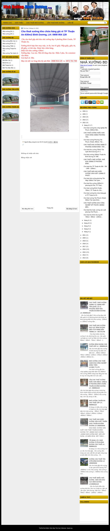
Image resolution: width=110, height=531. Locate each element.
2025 (84, 114)
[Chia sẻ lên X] (53, 142)
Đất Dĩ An (6, 63)
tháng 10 (87, 223)
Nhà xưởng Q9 (7, 34)
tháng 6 (86, 229)
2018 (84, 243)
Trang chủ (50, 208)
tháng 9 (86, 226)
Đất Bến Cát (6, 60)
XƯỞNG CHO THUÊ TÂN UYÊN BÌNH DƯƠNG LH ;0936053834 (97, 461)
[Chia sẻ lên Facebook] (55, 142)
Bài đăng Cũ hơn (71, 209)
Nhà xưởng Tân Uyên (9, 53)
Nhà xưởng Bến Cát (9, 41)
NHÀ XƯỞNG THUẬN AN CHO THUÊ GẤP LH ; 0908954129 (97, 403)
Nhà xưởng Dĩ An (8, 43)
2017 (84, 246)
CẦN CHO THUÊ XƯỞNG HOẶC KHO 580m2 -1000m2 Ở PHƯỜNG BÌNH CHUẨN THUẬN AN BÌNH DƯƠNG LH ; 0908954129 (98, 384)
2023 (84, 120)
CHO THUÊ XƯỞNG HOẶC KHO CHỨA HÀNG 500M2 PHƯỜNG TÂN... (94, 135)
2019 (84, 241)
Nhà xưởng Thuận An (9, 48)
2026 (84, 111)
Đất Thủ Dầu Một (8, 68)
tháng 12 (87, 125)
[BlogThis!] (51, 142)
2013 (84, 258)
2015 (84, 252)
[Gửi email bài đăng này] (49, 142)
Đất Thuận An (7, 65)
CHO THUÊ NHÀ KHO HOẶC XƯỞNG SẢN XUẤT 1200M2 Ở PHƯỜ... (94, 173)
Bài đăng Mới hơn (27, 209)
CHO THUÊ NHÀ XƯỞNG (35, 23)
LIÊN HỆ (70, 23)
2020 (84, 238)
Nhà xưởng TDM (8, 46)
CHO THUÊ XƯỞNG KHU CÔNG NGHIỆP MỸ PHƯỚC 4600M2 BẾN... (94, 205)
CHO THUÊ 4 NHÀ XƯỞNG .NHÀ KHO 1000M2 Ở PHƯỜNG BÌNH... (94, 161)
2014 (84, 255)
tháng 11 (87, 220)
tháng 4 (86, 232)
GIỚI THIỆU (19, 23)
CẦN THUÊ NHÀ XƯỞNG (55, 23)
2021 (84, 235)
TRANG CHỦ (7, 23)
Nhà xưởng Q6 (7, 31)
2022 (84, 122)
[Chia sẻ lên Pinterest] (57, 142)
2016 (84, 249)
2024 (84, 117)
